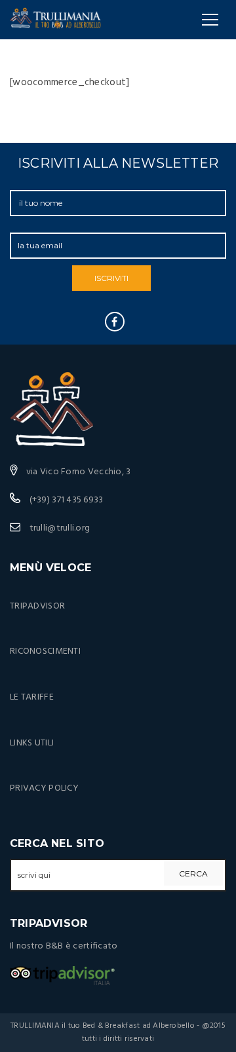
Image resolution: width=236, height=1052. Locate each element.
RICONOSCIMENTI (45, 651)
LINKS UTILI (32, 743)
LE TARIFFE (32, 697)
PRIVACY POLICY (44, 788)
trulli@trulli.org (60, 528)
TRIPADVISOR (37, 606)
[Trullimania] (55, 20)
